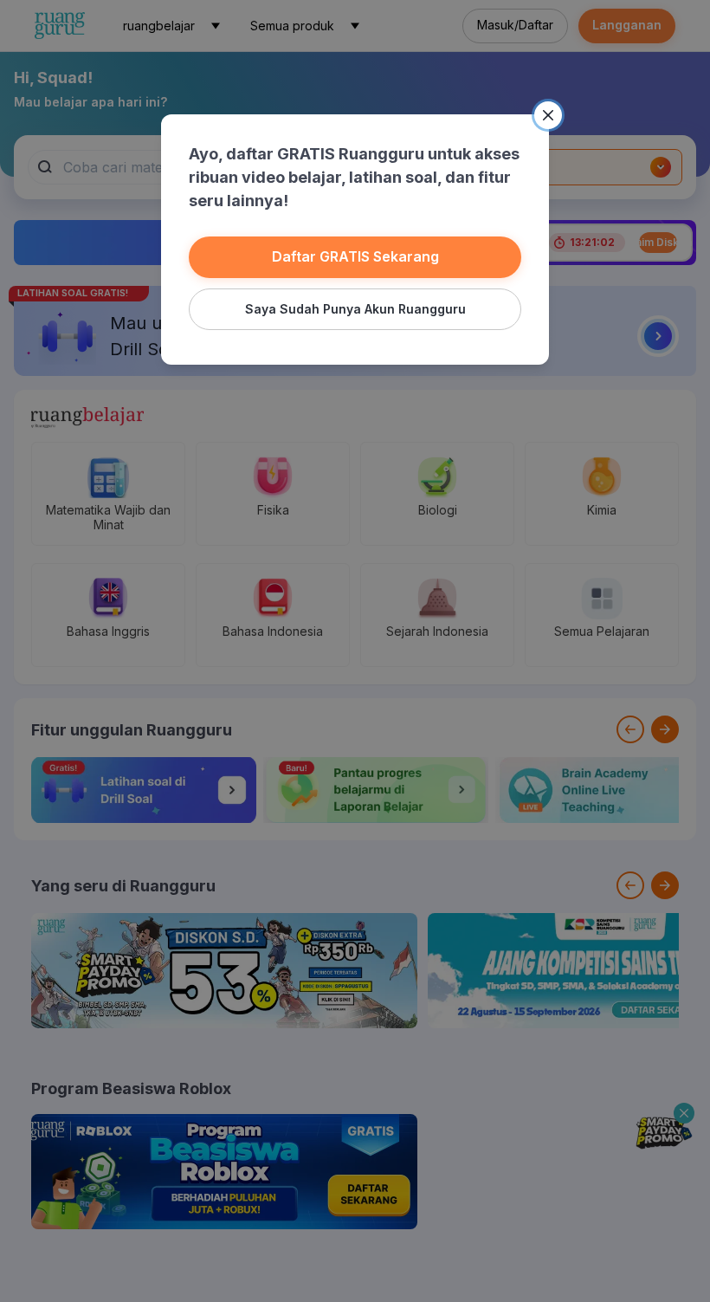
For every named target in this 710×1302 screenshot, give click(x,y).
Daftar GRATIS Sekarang (355, 256)
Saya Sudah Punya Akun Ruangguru (355, 308)
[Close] (548, 115)
